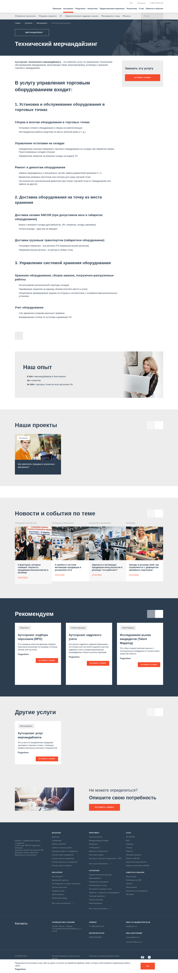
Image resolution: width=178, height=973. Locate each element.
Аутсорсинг (68, 9)
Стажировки (56, 840)
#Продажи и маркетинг (48, 16)
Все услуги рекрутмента (98, 864)
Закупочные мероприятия (136, 862)
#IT (61, 16)
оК (147, 966)
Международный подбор (99, 840)
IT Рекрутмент (94, 848)
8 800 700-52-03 (156, 3)
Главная (18, 23)
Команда (129, 844)
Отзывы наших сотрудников (63, 858)
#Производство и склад (110, 16)
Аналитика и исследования (137, 891)
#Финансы (126, 16)
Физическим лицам (59, 898)
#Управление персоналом (25, 16)
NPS (127, 840)
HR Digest (130, 894)
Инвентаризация (95, 903)
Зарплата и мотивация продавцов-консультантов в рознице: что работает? (107, 567)
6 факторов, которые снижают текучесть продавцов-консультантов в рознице (33, 569)
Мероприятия (131, 887)
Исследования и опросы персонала (66, 884)
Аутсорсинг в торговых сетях (100, 889)
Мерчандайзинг (42, 23)
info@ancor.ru (131, 926)
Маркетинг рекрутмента (98, 851)
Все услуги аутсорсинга (98, 908)
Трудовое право (58, 891)
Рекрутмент (80, 9)
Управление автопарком (98, 882)
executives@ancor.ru (134, 942)
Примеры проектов (133, 855)
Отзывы (129, 848)
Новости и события (154, 9)
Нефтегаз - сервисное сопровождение (104, 892)
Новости (129, 884)
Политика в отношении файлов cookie (104, 956)
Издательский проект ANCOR (137, 866)
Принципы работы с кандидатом (65, 851)
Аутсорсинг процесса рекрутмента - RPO (105, 858)
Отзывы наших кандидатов (62, 855)
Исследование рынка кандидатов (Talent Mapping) (135, 639)
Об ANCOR (130, 837)
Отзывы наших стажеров (61, 866)
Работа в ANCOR (59, 844)
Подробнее (23, 654)
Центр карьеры (58, 894)
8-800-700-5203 (95, 937)
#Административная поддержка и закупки (81, 16)
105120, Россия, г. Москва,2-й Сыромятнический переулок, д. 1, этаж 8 (67, 928)
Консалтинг (93, 9)
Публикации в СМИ (133, 880)
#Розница (130, 523)
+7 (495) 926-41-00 (96, 926)
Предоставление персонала (112, 9)
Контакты (141, 3)
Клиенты (129, 851)
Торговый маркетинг (97, 896)
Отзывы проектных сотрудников (64, 862)
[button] (159, 513)
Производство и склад (97, 885)
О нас (141, 9)
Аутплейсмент (57, 876)
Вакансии (57, 9)
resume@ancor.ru (133, 937)
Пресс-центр (131, 876)
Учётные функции (96, 900)
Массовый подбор (96, 855)
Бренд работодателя (60, 880)
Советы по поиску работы (62, 848)
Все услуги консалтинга (61, 903)
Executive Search (95, 837)
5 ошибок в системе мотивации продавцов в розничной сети (68, 567)
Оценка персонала (59, 887)
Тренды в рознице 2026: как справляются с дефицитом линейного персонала (144, 567)
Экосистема (131, 9)
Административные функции (100, 875)
